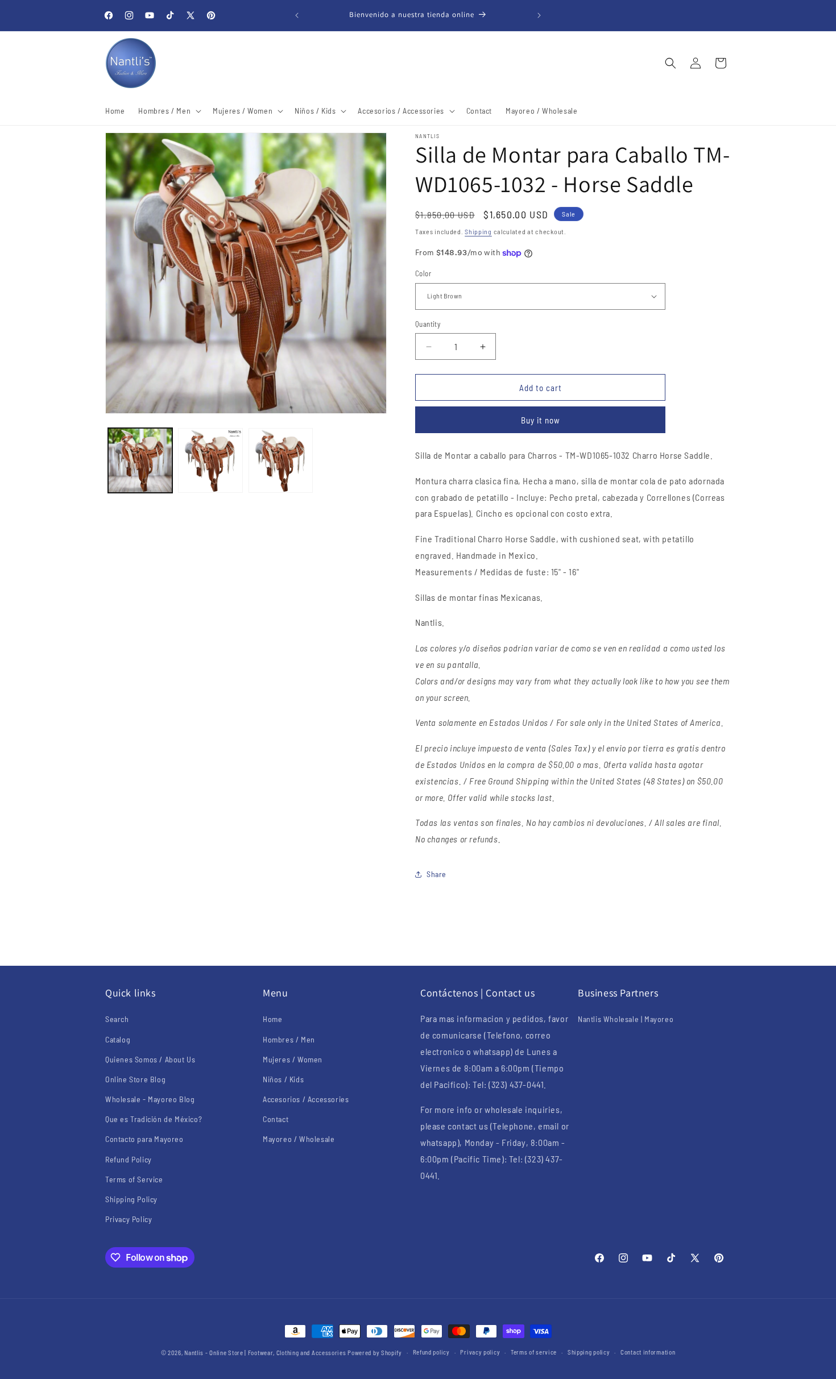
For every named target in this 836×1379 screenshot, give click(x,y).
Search (117, 1019)
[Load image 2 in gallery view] (210, 460)
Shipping (478, 231)
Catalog (117, 1039)
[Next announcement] (539, 15)
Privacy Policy (128, 1219)
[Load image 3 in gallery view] (281, 460)
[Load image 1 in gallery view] (140, 460)
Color (423, 273)
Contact (275, 1119)
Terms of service (534, 1352)
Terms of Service (134, 1179)
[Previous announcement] (296, 15)
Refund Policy (128, 1159)
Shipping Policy (131, 1199)
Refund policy (431, 1352)
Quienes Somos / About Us (150, 1059)
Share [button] (436, 874)
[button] (168, 111)
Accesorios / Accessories (306, 1099)
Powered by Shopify (374, 1352)
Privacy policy (480, 1352)
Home (272, 1019)
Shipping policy (589, 1352)
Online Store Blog (135, 1079)
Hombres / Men (289, 1039)
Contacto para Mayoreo (144, 1139)
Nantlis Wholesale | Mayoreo (625, 1019)
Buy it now (540, 420)
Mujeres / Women (292, 1059)
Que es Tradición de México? (153, 1119)
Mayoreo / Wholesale (298, 1139)
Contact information (647, 1352)
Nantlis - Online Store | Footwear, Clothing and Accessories (265, 1352)
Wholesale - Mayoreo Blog (149, 1099)
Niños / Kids (283, 1079)
